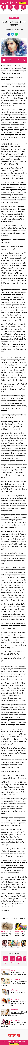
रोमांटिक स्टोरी (5, 931)
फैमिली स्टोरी (14, 18)
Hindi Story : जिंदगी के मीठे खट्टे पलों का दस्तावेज (18, 973)
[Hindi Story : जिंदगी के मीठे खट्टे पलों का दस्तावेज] (5, 972)
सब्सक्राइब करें (14, 1044)
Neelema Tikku (10, 29)
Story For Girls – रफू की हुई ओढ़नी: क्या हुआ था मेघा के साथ (13, 1024)
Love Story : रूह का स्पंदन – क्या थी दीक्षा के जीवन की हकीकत (14, 983)
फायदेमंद (22, 901)
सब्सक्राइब (22, 2)
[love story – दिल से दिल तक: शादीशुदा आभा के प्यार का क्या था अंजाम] (5, 1001)
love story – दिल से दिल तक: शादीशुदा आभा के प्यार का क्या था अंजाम (13, 1003)
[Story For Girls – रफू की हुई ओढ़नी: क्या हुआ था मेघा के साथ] (5, 1022)
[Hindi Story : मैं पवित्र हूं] (5, 992)
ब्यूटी (5, 963)
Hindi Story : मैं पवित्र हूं (18, 992)
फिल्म (12, 963)
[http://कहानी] (10, 8)
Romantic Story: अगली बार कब (20, 934)
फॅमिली (24, 947)
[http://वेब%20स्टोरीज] (23, 8)
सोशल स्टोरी (15, 990)
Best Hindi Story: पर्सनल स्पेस (6, 934)
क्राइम (17, 947)
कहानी (13, 970)
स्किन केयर (14, 1010)
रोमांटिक (10, 947)
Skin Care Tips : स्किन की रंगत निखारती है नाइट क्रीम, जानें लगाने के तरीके (14, 1014)
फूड (19, 963)
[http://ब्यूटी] (16, 8)
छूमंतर (15, 899)
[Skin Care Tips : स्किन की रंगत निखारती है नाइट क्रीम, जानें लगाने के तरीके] (5, 1012)
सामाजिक (4, 947)
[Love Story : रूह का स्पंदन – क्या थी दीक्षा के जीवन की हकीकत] (5, 981)
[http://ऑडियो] (3, 8)
